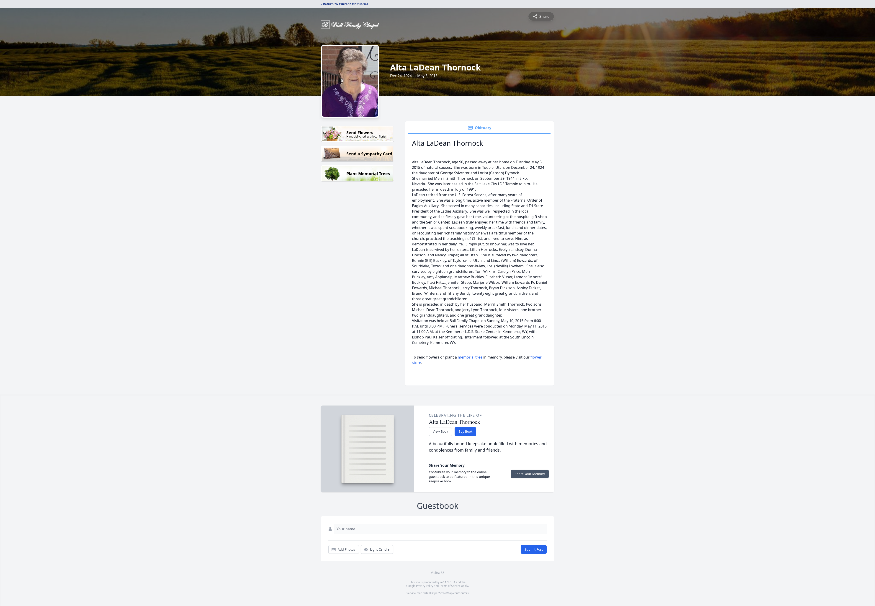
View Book (440, 431)
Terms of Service (450, 586)
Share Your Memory (530, 474)
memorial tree (470, 357)
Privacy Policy (424, 586)
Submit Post (534, 549)
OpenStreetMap (442, 593)
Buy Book (465, 431)
